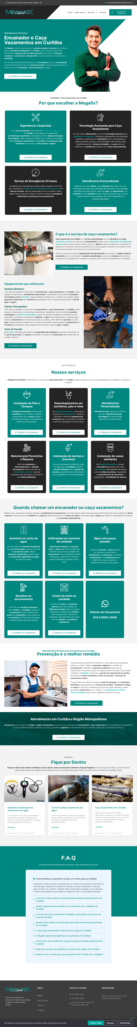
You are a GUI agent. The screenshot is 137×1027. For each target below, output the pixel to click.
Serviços (91, 12)
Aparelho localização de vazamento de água (20, 809)
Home (70, 12)
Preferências (125, 1023)
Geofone (25, 297)
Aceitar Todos (96, 1023)
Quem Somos (80, 12)
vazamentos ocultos (64, 242)
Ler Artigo (11, 827)
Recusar (110, 1023)
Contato (102, 12)
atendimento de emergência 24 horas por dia (42, 189)
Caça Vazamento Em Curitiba (110, 807)
